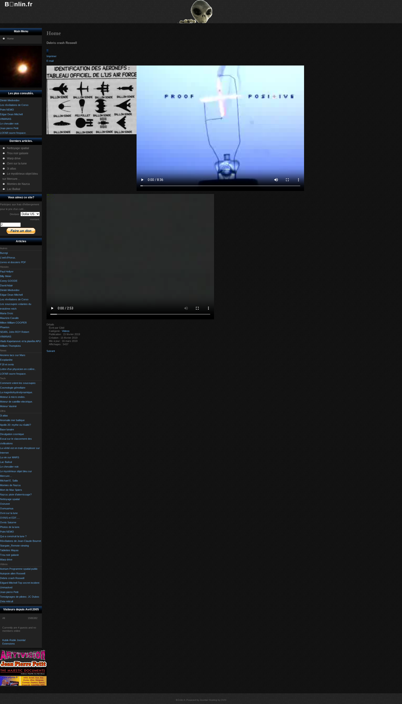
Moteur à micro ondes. (12, 397)
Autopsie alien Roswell (12, 573)
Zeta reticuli (6, 601)
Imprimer (52, 56)
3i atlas (4, 415)
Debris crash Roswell (12, 578)
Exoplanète (6, 359)
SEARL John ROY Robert (14, 332)
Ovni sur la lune (9, 513)
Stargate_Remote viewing (14, 545)
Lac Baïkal (6, 462)
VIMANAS (5, 336)
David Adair (6, 285)
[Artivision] (23, 659)
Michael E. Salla (9, 480)
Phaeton (4, 327)
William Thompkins (10, 345)
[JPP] (23, 666)
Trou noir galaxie (9, 554)
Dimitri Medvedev (10, 290)
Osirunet (5, 503)
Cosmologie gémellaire (12, 387)
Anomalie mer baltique (12, 420)
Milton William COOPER (13, 322)
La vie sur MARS (9, 457)
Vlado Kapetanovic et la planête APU (20, 341)
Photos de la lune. (10, 527)
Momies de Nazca (10, 485)
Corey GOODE (8, 280)
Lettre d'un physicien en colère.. (18, 369)
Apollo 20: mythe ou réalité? (15, 424)
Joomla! (204, 700)
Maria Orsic (6, 313)
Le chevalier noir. (9, 466)
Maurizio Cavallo (9, 318)
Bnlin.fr (19, 4)
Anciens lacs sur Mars (12, 355)
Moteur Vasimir (8, 406)
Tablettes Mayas (9, 550)
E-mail (50, 60)
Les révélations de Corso (14, 299)
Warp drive (6, 559)
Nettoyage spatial (10, 499)
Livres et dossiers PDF (13, 262)
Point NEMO (7, 531)
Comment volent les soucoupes (18, 383)
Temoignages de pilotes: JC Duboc (19, 596)
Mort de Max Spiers (11, 489)
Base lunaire (7, 429)
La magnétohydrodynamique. (16, 392)
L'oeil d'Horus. (8, 257)
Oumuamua (6, 508)
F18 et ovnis (7, 364)
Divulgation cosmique (12, 434)
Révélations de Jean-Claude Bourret (20, 541)
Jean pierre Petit (9, 592)
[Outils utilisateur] (47, 51)
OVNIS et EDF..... (10, 517)
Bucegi (4, 253)
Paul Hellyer (6, 271)
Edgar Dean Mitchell (11, 294)
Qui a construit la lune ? (13, 536)
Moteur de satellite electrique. (16, 401)
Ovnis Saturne (8, 522)
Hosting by (214, 700)
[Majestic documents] (23, 674)
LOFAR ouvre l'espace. (13, 373)
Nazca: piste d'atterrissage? (16, 494)
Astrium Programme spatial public (19, 568)
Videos (66, 331)
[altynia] (23, 684)
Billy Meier (5, 276)
